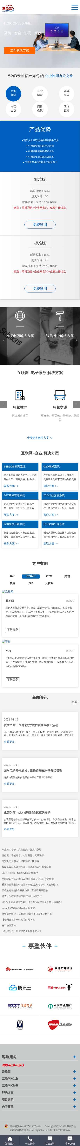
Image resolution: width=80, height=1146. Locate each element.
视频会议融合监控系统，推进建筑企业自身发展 (26, 867)
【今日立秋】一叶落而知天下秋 (18, 919)
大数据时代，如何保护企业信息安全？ (22, 931)
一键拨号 (30, 1143)
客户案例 (70, 1143)
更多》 (76, 702)
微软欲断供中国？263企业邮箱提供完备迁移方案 (27, 914)
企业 (13, 93)
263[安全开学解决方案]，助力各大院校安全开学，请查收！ (32, 902)
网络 (40, 108)
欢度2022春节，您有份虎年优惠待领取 (22, 849)
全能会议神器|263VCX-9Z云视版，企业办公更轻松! (28, 879)
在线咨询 (50, 1143)
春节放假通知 (9, 925)
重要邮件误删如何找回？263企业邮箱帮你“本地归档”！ (30, 884)
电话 (13, 108)
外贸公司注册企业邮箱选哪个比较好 (20, 861)
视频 (66, 93)
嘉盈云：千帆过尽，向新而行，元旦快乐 (23, 855)
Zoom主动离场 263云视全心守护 (18, 908)
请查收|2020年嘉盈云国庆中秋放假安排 (22, 896)
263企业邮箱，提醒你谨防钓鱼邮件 (20, 873)
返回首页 (10, 1143)
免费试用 (40, 225)
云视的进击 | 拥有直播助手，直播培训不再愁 (25, 890)
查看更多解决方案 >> (40, 438)
